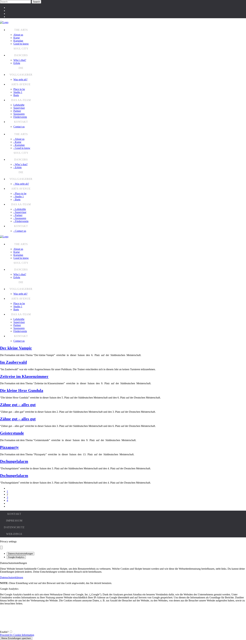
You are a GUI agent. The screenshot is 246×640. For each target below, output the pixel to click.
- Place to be (19, 193)
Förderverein (20, 116)
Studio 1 (17, 92)
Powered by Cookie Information (17, 634)
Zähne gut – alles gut (18, 404)
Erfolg (16, 63)
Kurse (16, 37)
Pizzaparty (9, 447)
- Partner (17, 215)
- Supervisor (19, 212)
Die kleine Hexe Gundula (21, 390)
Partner (17, 110)
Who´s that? (19, 60)
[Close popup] (1, 547)
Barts (16, 95)
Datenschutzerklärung (11, 577)
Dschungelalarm (14, 461)
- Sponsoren (19, 218)
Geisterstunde (12, 433)
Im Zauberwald (13, 362)
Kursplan (18, 40)
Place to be (19, 89)
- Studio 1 (18, 196)
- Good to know (21, 148)
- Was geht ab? (21, 183)
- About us (18, 139)
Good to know (21, 43)
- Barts (16, 199)
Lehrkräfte (18, 104)
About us (18, 34)
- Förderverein (20, 221)
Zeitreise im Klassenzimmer (24, 376)
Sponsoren (19, 113)
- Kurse (17, 142)
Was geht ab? (20, 79)
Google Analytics (16, 557)
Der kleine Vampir (16, 348)
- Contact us (19, 230)
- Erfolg (17, 167)
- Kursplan (19, 145)
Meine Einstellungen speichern (16, 638)
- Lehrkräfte (19, 209)
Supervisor (19, 107)
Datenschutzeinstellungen (20, 553)
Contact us (19, 126)
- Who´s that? (20, 164)
